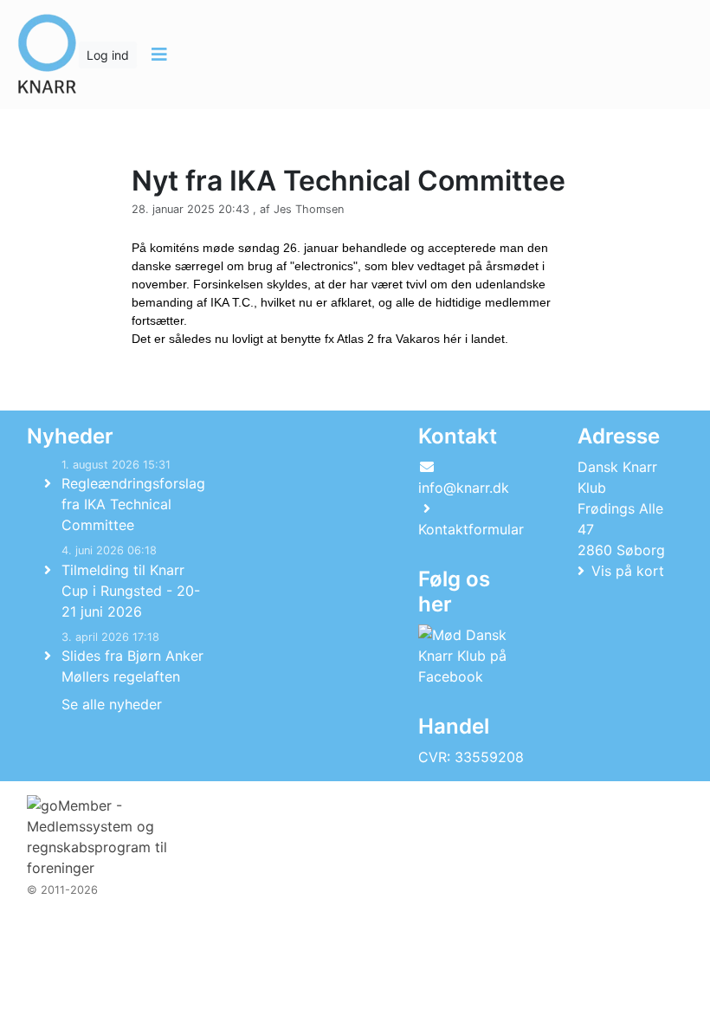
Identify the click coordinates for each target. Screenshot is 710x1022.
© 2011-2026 (62, 889)
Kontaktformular (471, 529)
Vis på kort (627, 570)
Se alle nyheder (111, 704)
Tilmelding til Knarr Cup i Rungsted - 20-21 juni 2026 (130, 590)
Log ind (108, 55)
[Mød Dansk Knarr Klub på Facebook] (467, 655)
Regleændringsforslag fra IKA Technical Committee (133, 504)
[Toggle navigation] (159, 55)
